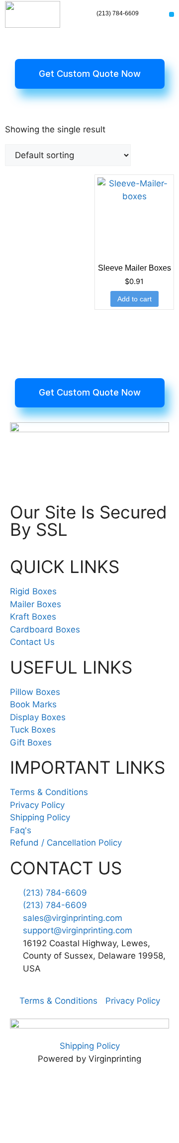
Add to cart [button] (134, 299)
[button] (172, 14)
